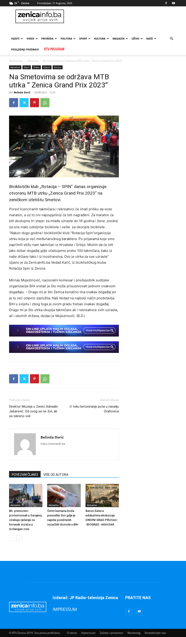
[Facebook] (166, 3)
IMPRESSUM (65, 609)
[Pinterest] (34, 102)
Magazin (119, 38)
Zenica (57, 67)
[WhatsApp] (44, 102)
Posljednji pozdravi (25, 49)
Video (36, 67)
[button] (171, 39)
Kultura (99, 38)
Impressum (88, 633)
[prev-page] (12, 538)
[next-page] (19, 538)
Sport (83, 38)
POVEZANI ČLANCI (25, 474)
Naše (149, 38)
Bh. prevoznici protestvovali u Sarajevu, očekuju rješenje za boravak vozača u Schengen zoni (25, 520)
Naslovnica (16, 61)
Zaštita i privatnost (111, 633)
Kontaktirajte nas (155, 633)
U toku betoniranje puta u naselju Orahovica (94, 408)
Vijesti (15, 38)
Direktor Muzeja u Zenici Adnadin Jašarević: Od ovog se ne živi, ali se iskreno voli (33, 411)
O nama (72, 633)
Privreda (47, 38)
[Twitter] (24, 102)
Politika (66, 38)
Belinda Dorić (22, 92)
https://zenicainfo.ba (53, 443)
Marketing (133, 633)
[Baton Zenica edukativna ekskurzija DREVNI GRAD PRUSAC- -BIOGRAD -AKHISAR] (102, 495)
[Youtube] (173, 3)
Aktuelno (32, 61)
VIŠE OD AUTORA (55, 474)
